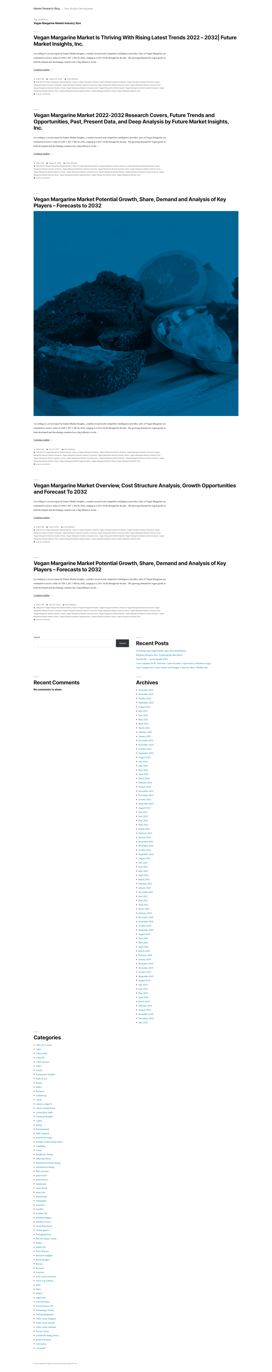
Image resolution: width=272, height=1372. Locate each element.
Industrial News (43, 1158)
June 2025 (143, 715)
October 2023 (144, 799)
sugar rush (41, 1297)
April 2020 (143, 946)
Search (37, 637)
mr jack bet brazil (44, 1226)
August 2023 (144, 807)
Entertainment (42, 1129)
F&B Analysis (42, 1133)
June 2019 (143, 988)
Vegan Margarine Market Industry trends (50, 88)
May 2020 (143, 942)
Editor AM (40, 79)
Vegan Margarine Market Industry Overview (80, 85)
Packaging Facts (43, 1234)
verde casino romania (46, 1327)
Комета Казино (43, 1339)
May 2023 (143, 820)
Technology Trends (45, 1310)
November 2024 (145, 744)
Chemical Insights (44, 1116)
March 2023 (144, 828)
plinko (39, 1242)
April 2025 (143, 723)
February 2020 (145, 955)
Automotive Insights (45, 1074)
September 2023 (146, 803)
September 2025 (146, 702)
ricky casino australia (46, 1276)
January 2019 (144, 1009)
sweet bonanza (43, 1301)
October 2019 (144, 972)
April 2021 (143, 904)
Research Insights (44, 1255)
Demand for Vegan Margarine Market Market (53, 82)
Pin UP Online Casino (46, 1238)
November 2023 (145, 795)
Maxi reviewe (42, 1171)
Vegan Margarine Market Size (128, 91)
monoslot (40, 1204)
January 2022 (144, 887)
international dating (45, 1167)
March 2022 (144, 879)
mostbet (39, 1209)
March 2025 (144, 727)
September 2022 (146, 854)
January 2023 (144, 837)
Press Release (72, 79)
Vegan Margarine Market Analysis (113, 82)
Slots (38, 1284)
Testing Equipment (44, 1314)
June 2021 (143, 896)
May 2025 (143, 719)
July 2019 (142, 984)
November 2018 (145, 1018)
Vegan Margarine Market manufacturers (82, 88)
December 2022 (145, 841)
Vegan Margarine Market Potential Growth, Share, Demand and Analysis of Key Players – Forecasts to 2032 (130, 202)
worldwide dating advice (47, 1335)
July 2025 (142, 711)
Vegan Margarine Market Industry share (113, 85)
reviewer (40, 1272)
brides (39, 1087)
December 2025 (145, 689)
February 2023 (145, 833)
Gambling (40, 1146)
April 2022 (143, 875)
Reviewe (40, 1268)
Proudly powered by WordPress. (64, 1363)
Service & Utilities (44, 1280)
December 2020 (145, 917)
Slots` (38, 1289)
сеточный (40, 1348)
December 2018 (145, 1014)
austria (39, 1070)
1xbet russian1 (43, 1061)
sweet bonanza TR (44, 1305)
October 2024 (144, 749)
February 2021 (145, 913)
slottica (39, 1293)
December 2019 (145, 963)
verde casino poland (45, 1322)
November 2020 (145, 921)
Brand (39, 1082)
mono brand (41, 1188)
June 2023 (143, 816)
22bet (38, 1066)
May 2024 (143, 770)
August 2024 (144, 757)
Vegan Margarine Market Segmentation (75, 91)
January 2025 (144, 736)
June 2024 (143, 765)
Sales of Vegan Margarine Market (85, 82)
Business (40, 1091)
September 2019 (146, 976)
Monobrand (41, 1196)
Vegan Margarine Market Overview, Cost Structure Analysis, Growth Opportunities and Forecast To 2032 (135, 488)
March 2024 (144, 778)
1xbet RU (40, 1057)
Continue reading (43, 69)
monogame (41, 1200)
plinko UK (41, 1247)
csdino (39, 1120)
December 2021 (145, 892)
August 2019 (144, 980)
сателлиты (41, 1343)
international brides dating (48, 1162)
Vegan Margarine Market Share (103, 91)
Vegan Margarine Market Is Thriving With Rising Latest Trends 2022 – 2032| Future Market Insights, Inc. (135, 40)
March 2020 (144, 951)
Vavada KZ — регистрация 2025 (152, 659)
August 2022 (144, 858)
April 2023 (143, 824)
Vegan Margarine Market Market (112, 88)
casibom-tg (41, 1095)
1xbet (38, 1049)
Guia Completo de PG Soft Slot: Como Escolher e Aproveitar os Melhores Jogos (173, 663)
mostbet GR (41, 1213)
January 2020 (144, 959)
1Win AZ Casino (44, 1044)
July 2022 (142, 862)
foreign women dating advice (49, 1141)
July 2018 (142, 1022)
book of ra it (41, 1078)
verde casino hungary (46, 1318)
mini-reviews (42, 1179)
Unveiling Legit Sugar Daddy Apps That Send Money (161, 650)
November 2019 (145, 967)
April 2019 (143, 997)
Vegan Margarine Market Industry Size (145, 85)
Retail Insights (43, 1259)
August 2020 (144, 934)
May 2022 (143, 871)
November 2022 (145, 845)
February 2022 (145, 883)
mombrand (41, 1183)
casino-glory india (44, 1112)
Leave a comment (43, 94)
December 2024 (145, 740)
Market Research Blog (47, 8)
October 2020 (144, 925)
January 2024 (144, 786)
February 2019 (145, 1005)
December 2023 (145, 791)
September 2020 (146, 929)
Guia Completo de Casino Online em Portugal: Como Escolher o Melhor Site (172, 667)
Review (39, 1263)
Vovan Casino (42, 1331)
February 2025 (145, 732)
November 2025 (145, 694)
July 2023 (142, 812)
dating (39, 1125)
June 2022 (143, 866)
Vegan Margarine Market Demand (140, 82)
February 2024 (145, 782)
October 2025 (144, 698)
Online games (42, 1230)
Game (39, 1150)
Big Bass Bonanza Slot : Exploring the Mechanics (159, 655)
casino (39, 1099)
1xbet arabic (41, 1053)
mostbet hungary (44, 1217)
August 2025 (144, 706)
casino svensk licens (45, 1108)
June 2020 (143, 938)
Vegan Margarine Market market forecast (142, 88)
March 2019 (144, 1001)
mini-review (41, 1175)
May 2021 (143, 900)
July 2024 (142, 761)
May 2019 (143, 993)
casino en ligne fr (44, 1103)
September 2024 (146, 753)
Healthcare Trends (44, 1154)
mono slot (40, 1192)
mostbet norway (43, 1221)
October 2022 (144, 850)
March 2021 (144, 908)
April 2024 (143, 774)
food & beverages (44, 1137)
